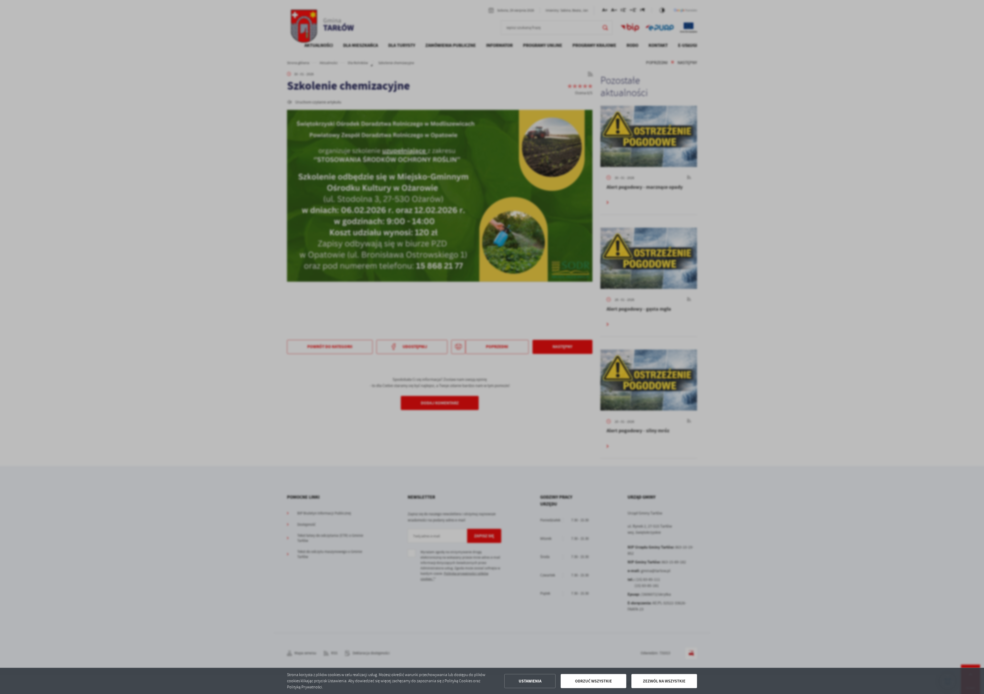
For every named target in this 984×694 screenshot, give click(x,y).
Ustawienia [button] (530, 681)
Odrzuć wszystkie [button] (593, 681)
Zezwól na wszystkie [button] (664, 681)
